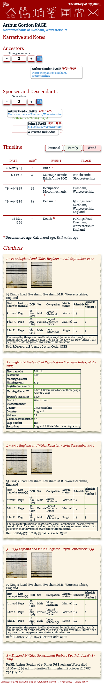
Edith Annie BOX (22, 118)
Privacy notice (65, 682)
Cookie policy (81, 682)
